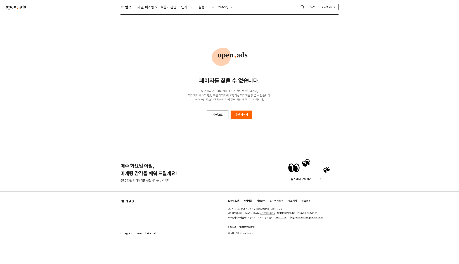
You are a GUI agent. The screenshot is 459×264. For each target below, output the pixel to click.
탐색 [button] (128, 7)
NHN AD (127, 201)
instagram (126, 233)
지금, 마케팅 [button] (145, 7)
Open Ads (16, 7)
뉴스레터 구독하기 (301, 179)
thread (139, 233)
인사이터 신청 (328, 7)
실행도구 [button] (204, 7)
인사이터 (187, 7)
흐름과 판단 (168, 7)
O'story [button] (223, 7)
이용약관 (232, 227)
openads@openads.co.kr (309, 217)
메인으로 (218, 114)
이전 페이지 (241, 114)
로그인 (312, 7)
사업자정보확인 (267, 213)
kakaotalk (151, 233)
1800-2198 (281, 217)
